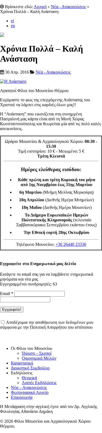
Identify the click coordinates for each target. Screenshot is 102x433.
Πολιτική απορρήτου (18, 339)
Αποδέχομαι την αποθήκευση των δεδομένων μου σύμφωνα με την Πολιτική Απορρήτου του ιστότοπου (46, 325)
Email (6, 293)
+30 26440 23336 (70, 244)
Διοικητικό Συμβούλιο (30, 368)
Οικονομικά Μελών (39, 358)
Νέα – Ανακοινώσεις (29, 387)
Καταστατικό (22, 363)
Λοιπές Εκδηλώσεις (39, 382)
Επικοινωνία (21, 397)
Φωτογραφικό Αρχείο (29, 392)
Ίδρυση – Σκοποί (36, 353)
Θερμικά (29, 377)
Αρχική (40, 6)
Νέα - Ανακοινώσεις (68, 6)
